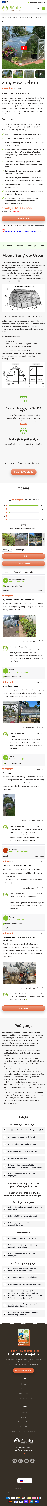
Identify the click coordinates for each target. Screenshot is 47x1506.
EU (6, 2)
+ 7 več (31, 981)
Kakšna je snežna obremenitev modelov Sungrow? (25, 1208)
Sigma (23, 1417)
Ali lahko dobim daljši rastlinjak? (22, 1277)
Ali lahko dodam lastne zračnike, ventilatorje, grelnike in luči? (22, 1269)
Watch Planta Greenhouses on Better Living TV (24, 231)
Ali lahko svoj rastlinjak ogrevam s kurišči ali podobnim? (23, 1305)
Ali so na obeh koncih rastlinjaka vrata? (25, 1130)
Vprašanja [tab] (19, 550)
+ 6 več (35, 721)
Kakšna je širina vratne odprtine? (22, 1216)
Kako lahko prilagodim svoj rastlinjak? (25, 1284)
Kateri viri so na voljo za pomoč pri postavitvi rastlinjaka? (23, 1246)
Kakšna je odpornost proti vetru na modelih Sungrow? (23, 1224)
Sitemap (26, 1492)
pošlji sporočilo (24, 1453)
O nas (23, 1384)
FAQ (43, 246)
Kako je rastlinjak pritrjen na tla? (22, 1151)
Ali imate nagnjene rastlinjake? (21, 1137)
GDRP (19, 1492)
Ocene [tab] (7, 550)
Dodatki (23, 1427)
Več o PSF (23, 424)
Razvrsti (18, 572)
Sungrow (23, 1412)
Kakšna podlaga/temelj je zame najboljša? (21, 1174)
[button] (13, 2)
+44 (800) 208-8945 (37, 2)
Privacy (7, 1492)
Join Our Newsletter (23, 1398)
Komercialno (23, 1422)
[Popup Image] (23, 47)
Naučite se (23, 1394)
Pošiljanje (32, 246)
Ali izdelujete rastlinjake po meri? (22, 1144)
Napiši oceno (27, 564)
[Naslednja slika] (43, 539)
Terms (13, 1492)
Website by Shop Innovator (37, 1492)
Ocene (20, 246)
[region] (23, 539)
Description (7, 246)
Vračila (23, 1389)
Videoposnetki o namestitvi (23, 1431)
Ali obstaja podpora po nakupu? (22, 1238)
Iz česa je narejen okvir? (18, 1158)
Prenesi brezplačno (23, 1370)
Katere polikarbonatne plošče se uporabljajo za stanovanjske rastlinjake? (25, 1166)
